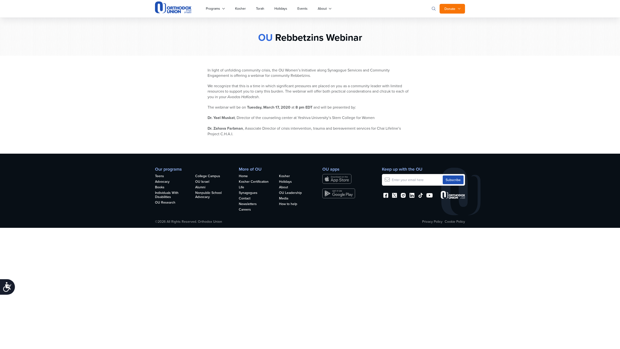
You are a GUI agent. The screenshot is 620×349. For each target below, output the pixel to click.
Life (241, 187)
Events (302, 8)
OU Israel (202, 182)
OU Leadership (290, 193)
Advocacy (162, 182)
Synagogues (248, 193)
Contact (244, 198)
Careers (245, 209)
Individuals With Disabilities (166, 195)
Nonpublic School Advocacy (208, 195)
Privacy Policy (432, 221)
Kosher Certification (254, 182)
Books (159, 187)
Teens (159, 176)
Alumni (200, 187)
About (322, 8)
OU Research (165, 202)
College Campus (207, 176)
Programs (213, 8)
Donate (449, 8)
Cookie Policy (455, 221)
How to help (288, 204)
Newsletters (248, 204)
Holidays (280, 8)
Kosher (240, 8)
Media (283, 198)
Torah (260, 8)
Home (243, 176)
